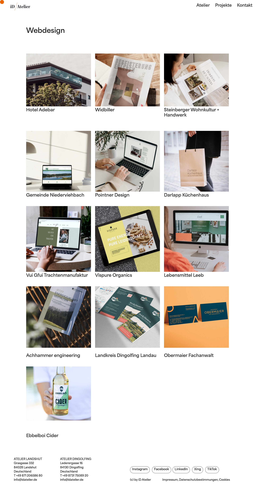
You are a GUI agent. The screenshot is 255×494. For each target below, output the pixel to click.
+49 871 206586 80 (29, 475)
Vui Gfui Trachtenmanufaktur (57, 276)
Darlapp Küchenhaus (186, 195)
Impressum (170, 480)
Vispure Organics (113, 276)
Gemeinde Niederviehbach (55, 195)
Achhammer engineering (53, 356)
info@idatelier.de (25, 480)
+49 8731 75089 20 (75, 475)
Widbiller (105, 110)
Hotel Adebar (40, 110)
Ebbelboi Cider (42, 436)
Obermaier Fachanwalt (189, 356)
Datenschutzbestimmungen (198, 480)
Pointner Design (112, 195)
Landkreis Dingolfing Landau (125, 356)
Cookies (224, 480)
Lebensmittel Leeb (184, 276)
